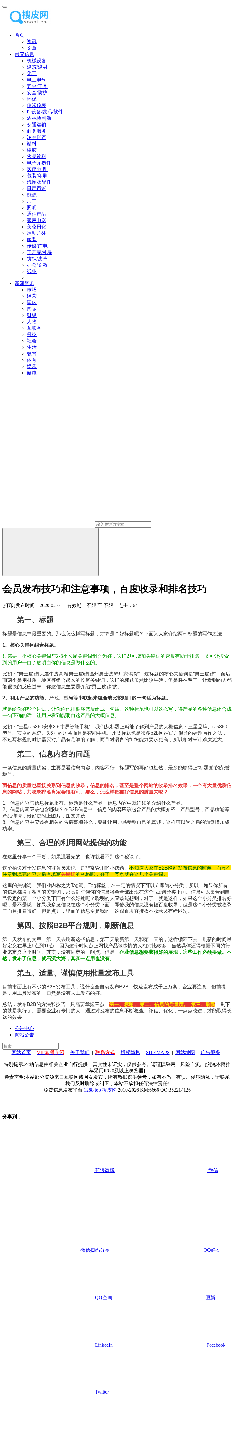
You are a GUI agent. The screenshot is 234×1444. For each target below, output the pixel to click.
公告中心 (24, 1028)
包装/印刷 (37, 175)
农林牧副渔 (39, 118)
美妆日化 (36, 226)
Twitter (101, 1391)
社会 (32, 340)
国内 (32, 302)
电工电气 (36, 79)
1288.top (92, 1089)
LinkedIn (103, 1345)
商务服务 (36, 131)
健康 (32, 372)
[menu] (4, 7)
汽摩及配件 (39, 182)
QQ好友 (211, 1250)
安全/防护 (37, 92)
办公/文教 (37, 265)
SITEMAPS (158, 1052)
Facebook (215, 1345)
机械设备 (36, 60)
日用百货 (36, 188)
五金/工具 (37, 86)
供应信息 (24, 54)
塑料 (32, 143)
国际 (32, 308)
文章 (32, 47)
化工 (32, 73)
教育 (32, 353)
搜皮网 (109, 1089)
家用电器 (36, 220)
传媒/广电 (37, 245)
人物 (32, 321)
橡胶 (32, 150)
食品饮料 (36, 156)
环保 (32, 99)
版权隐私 (130, 1052)
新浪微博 (104, 1170)
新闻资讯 (24, 283)
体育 (32, 360)
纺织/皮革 (37, 258)
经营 (32, 296)
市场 (32, 289)
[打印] (8, 605)
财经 (32, 315)
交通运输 (36, 124)
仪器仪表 (36, 105)
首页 (19, 35)
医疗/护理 (37, 169)
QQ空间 (103, 1297)
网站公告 (24, 1034)
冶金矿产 (36, 137)
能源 (32, 194)
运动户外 (36, 233)
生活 (32, 347)
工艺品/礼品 (39, 252)
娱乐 (32, 366)
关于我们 (80, 1052)
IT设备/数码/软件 (45, 111)
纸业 (32, 271)
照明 (32, 207)
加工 (32, 201)
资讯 (32, 41)
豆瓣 (210, 1297)
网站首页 (21, 1052)
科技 (32, 334)
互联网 (34, 328)
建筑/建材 (37, 67)
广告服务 (210, 1052)
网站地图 (185, 1052)
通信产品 (36, 214)
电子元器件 (39, 162)
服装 (32, 239)
